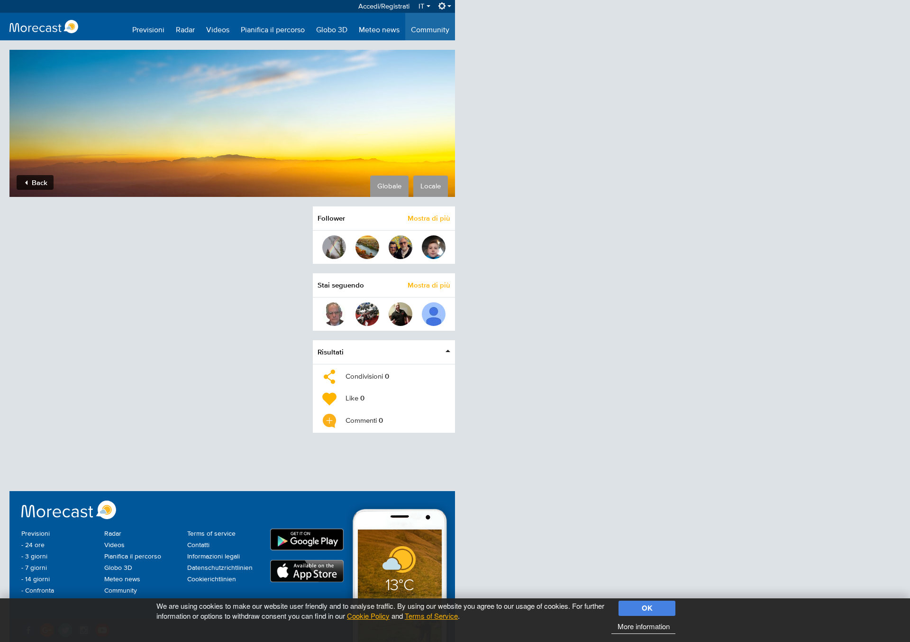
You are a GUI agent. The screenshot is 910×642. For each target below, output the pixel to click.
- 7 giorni (34, 568)
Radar (185, 30)
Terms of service (211, 533)
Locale (430, 186)
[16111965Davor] (334, 247)
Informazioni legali (213, 556)
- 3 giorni (34, 556)
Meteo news (379, 30)
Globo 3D (331, 30)
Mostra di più (429, 218)
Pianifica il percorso (273, 30)
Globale (389, 186)
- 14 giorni (35, 579)
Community (430, 30)
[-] (434, 314)
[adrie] (367, 247)
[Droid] (400, 314)
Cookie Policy (368, 616)
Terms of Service (431, 616)
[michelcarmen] (400, 247)
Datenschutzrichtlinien (220, 568)
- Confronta (37, 590)
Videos (217, 30)
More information (644, 626)
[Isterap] (334, 314)
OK (647, 608)
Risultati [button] (331, 352)
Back (38, 182)
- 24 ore (33, 545)
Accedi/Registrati (384, 6)
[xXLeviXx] (434, 247)
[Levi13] (367, 314)
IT (423, 6)
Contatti (198, 545)
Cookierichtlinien (211, 579)
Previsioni (148, 30)
